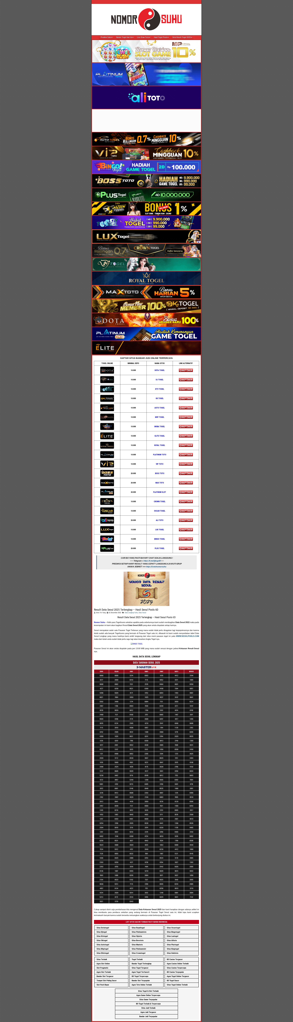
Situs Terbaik (102, 959)
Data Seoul (142, 612)
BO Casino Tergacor (175, 959)
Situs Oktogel (102, 940)
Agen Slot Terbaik (104, 972)
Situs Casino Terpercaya (176, 968)
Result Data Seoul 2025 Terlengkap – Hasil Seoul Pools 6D (126, 609)
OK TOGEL (160, 398)
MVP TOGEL (159, 417)
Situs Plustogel (173, 945)
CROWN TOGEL (159, 501)
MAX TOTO (159, 483)
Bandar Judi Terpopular (148, 1016)
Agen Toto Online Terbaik (142, 985)
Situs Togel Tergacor (140, 968)
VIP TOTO (159, 464)
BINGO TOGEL (159, 539)
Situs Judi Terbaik (148, 1008)
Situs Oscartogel (173, 928)
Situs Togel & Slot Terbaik (148, 991)
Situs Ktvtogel (102, 936)
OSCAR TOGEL (159, 511)
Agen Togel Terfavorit (140, 972)
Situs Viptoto (137, 936)
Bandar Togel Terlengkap (141, 964)
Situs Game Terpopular (148, 999)
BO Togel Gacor (173, 980)
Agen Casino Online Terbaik (178, 964)
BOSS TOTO (159, 473)
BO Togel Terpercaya (140, 976)
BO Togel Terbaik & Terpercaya (148, 1004)
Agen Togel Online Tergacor (178, 976)
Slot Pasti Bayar (103, 985)
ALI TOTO (159, 520)
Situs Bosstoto (138, 940)
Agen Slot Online (103, 964)
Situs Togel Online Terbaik (177, 985)
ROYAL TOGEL (159, 445)
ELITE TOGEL (160, 436)
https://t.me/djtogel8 (152, 561)
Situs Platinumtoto (139, 932)
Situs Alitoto (172, 940)
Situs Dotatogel (103, 928)
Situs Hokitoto (172, 953)
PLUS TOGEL (159, 548)
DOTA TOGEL (160, 370)
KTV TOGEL (159, 389)
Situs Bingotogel (173, 932)
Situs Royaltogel (138, 928)
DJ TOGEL (159, 380)
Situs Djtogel (102, 932)
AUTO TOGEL (160, 408)
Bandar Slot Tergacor (105, 976)
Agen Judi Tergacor (148, 1012)
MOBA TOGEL (159, 426)
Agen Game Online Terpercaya (148, 995)
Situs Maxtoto (137, 945)
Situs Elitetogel (103, 953)
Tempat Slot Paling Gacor (107, 980)
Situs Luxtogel (172, 936)
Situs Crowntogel (138, 953)
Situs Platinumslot (139, 949)
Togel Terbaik (137, 959)
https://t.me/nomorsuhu (156, 567)
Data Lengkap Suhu (131, 612)
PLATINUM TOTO (159, 455)
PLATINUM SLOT (159, 492)
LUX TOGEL (159, 530)
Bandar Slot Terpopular (141, 980)
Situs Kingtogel (173, 949)
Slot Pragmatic (102, 968)
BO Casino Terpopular (175, 972)
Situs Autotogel (103, 945)
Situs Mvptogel (102, 949)
